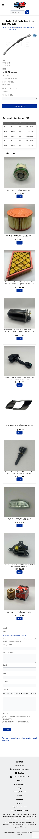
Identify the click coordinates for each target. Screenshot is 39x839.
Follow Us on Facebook (21, 777)
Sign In (19, 803)
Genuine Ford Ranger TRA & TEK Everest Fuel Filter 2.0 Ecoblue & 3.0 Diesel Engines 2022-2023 (19, 331)
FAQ (19, 788)
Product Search (19, 784)
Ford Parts (19, 27)
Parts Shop (11, 27)
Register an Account (19, 807)
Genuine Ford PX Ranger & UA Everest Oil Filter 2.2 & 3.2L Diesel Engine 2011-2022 (19, 611)
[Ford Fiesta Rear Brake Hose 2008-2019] (19, 56)
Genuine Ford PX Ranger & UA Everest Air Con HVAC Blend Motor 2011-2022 (19, 565)
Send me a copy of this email (16, 722)
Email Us (21, 773)
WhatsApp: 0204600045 (20, 769)
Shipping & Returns (19, 792)
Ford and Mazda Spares (22, 832)
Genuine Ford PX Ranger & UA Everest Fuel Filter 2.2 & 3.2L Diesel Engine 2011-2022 (19, 189)
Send (7, 729)
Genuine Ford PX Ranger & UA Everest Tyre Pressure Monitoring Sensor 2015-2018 (19, 472)
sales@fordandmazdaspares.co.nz (14, 635)
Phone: (5, 681)
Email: (5, 632)
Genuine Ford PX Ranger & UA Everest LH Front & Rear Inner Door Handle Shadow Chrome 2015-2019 (19, 425)
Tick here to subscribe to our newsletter (16, 718)
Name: (5, 665)
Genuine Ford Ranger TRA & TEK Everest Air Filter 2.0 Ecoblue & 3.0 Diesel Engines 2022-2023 (19, 283)
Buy (19, 196)
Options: (6, 713)
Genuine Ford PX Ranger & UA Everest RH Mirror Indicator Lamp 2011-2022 (19, 519)
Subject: (6, 689)
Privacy (19, 795)
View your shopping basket (11, 738)
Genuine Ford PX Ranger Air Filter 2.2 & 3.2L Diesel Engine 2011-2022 (19, 236)
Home (4, 27)
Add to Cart (19, 106)
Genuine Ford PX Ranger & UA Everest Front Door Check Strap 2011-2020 (19, 378)
